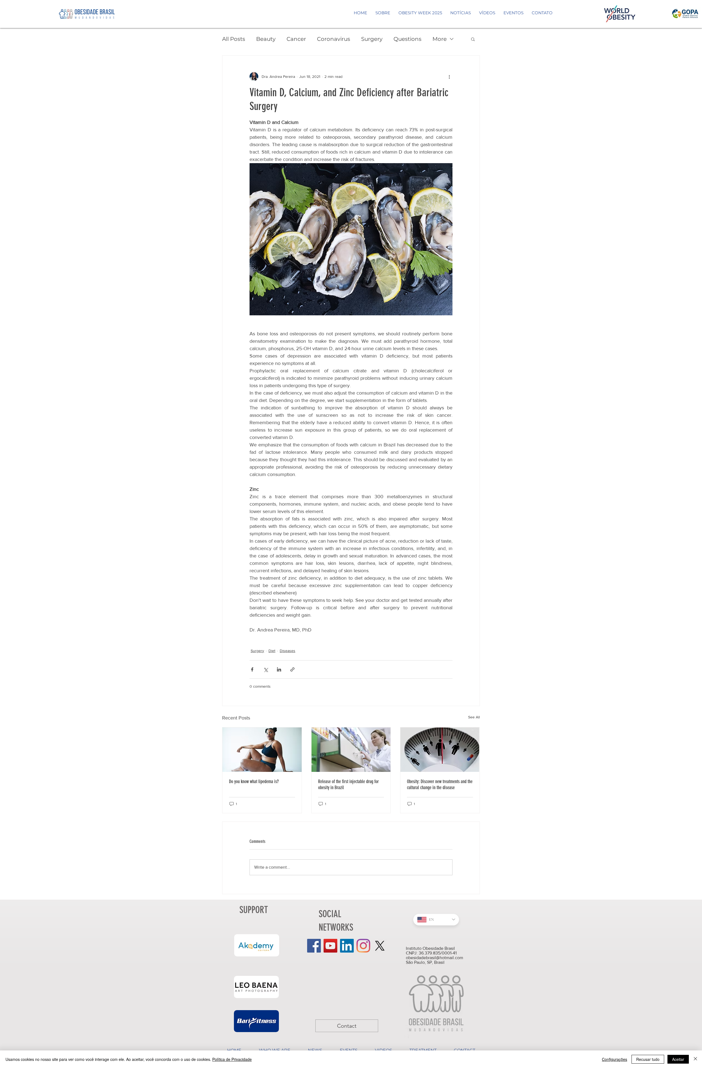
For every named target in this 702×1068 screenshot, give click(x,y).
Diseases (287, 650)
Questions (407, 39)
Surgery (372, 39)
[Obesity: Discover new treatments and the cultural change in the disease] (440, 749)
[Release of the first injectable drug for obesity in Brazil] (351, 749)
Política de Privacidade (232, 1059)
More (439, 39)
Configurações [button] (614, 1059)
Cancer (296, 39)
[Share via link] (292, 669)
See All (474, 717)
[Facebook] (314, 946)
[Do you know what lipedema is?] (262, 749)
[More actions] (449, 76)
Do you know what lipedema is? (254, 781)
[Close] (695, 1059)
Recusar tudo (647, 1059)
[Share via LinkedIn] (279, 669)
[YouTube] (330, 946)
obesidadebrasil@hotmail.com (434, 957)
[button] (472, 39)
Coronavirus (333, 39)
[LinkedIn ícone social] (347, 946)
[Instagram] (363, 946)
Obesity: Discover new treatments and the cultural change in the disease (439, 784)
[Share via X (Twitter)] (265, 669)
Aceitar (678, 1059)
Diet (271, 650)
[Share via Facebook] (252, 669)
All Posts (233, 39)
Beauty (266, 39)
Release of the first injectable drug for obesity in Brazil (348, 784)
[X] (380, 946)
